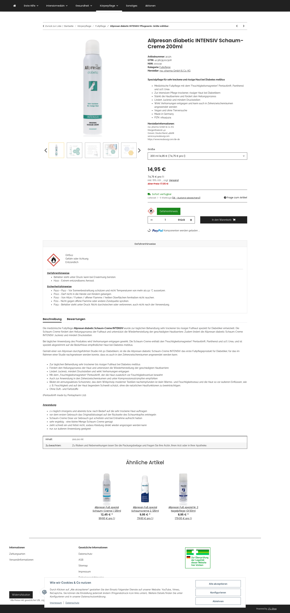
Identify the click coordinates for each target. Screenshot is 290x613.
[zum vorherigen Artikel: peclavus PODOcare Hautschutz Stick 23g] (236, 26)
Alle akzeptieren (218, 583)
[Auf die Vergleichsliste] (126, 44)
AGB (81, 559)
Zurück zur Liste (53, 26)
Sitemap (83, 565)
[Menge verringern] (151, 219)
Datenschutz (72, 602)
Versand (174, 180)
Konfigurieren (218, 592)
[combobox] (197, 156)
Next (139, 150)
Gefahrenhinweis (169, 211)
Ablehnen (218, 601)
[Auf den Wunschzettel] (135, 44)
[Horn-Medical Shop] (14, 6)
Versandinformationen (21, 559)
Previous (46, 150)
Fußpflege (165, 67)
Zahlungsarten (17, 554)
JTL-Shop (272, 609)
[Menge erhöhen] (191, 219)
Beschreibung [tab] (52, 319)
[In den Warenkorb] (45, 36)
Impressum (56, 602)
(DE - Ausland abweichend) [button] (186, 197)
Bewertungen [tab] (76, 319)
